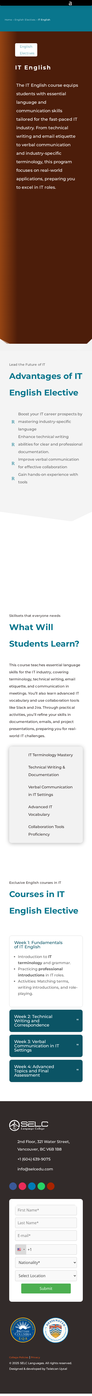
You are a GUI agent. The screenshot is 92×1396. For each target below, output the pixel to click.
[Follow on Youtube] (50, 1186)
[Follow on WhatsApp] (41, 1186)
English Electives (25, 19)
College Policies (19, 1357)
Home (8, 19)
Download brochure (38, 314)
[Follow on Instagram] (22, 1186)
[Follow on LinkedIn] (32, 1186)
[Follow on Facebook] (13, 1186)
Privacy (35, 1357)
